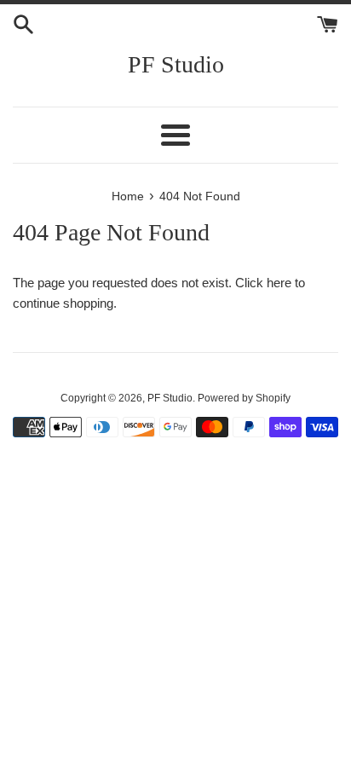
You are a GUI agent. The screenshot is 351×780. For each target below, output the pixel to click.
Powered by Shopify (244, 398)
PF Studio (176, 64)
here (279, 282)
